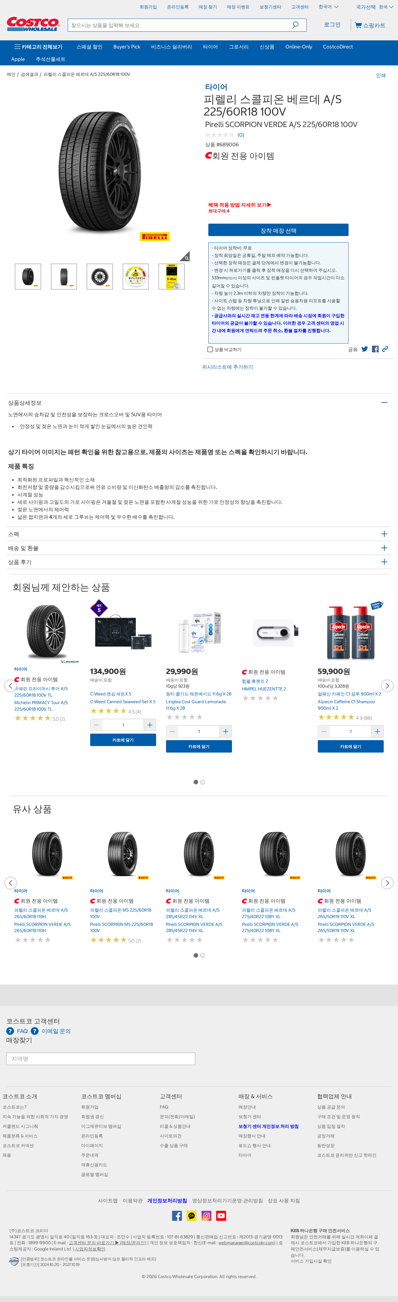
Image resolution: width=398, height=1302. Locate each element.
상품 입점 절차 (331, 1126)
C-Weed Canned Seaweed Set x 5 (122, 701)
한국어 (326, 6)
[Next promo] (387, 686)
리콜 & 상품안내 (175, 1126)
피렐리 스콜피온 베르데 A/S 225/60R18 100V (87, 74)
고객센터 (171, 1096)
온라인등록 (92, 1136)
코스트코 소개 (19, 1096)
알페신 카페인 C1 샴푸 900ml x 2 (349, 694)
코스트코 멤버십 (101, 1096)
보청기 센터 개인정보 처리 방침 (268, 1126)
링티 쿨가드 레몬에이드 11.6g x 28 (198, 694)
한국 (383, 7)
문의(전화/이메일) (177, 1116)
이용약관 (133, 1200)
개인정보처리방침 (167, 1200)
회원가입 (90, 1107)
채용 (6, 1155)
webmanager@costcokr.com (246, 1242)
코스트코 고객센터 (33, 1021)
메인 (11, 74)
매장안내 (247, 1107)
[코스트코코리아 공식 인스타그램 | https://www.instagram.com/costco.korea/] (206, 1218)
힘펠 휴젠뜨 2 (255, 681)
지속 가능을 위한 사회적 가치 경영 (35, 1116)
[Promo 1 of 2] (195, 782)
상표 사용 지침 (284, 1200)
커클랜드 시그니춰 (20, 1126)
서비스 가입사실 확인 (311, 1261)
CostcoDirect (338, 46)
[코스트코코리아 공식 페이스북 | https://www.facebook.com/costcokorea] (177, 1218)
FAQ (164, 1107)
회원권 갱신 (92, 1116)
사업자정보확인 (90, 1249)
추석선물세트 (51, 59)
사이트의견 (171, 1136)
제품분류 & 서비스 (20, 1136)
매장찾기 (19, 1040)
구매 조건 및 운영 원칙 (338, 1116)
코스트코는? (14, 1107)
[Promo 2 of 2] (202, 782)
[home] (33, 24)
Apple (18, 59)
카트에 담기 (123, 740)
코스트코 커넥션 (18, 1145)
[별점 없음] (221, 135)
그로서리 (239, 46)
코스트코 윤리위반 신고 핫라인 (347, 1155)
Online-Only (298, 46)
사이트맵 (108, 1200)
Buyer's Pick (126, 46)
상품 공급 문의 (331, 1107)
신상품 (267, 46)
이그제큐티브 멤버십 (101, 1126)
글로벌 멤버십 (94, 1174)
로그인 (332, 24)
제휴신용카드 (94, 1165)
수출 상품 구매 (174, 1145)
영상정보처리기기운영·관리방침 (227, 1200)
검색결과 (29, 74)
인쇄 (381, 75)
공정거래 (326, 1136)
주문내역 (90, 1155)
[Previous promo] (10, 686)
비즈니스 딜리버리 (171, 46)
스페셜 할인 (89, 46)
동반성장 (326, 1145)
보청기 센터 (249, 1116)
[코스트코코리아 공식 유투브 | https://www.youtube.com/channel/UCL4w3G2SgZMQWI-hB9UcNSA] (221, 1218)
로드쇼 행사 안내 (254, 1145)
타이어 (210, 46)
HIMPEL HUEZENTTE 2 (264, 689)
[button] (299, 25)
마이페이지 (92, 1145)
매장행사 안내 (252, 1136)
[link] (364, 349)
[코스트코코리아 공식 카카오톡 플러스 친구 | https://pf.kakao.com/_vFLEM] (192, 1218)
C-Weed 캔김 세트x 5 (110, 694)
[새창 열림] (15, 1263)
